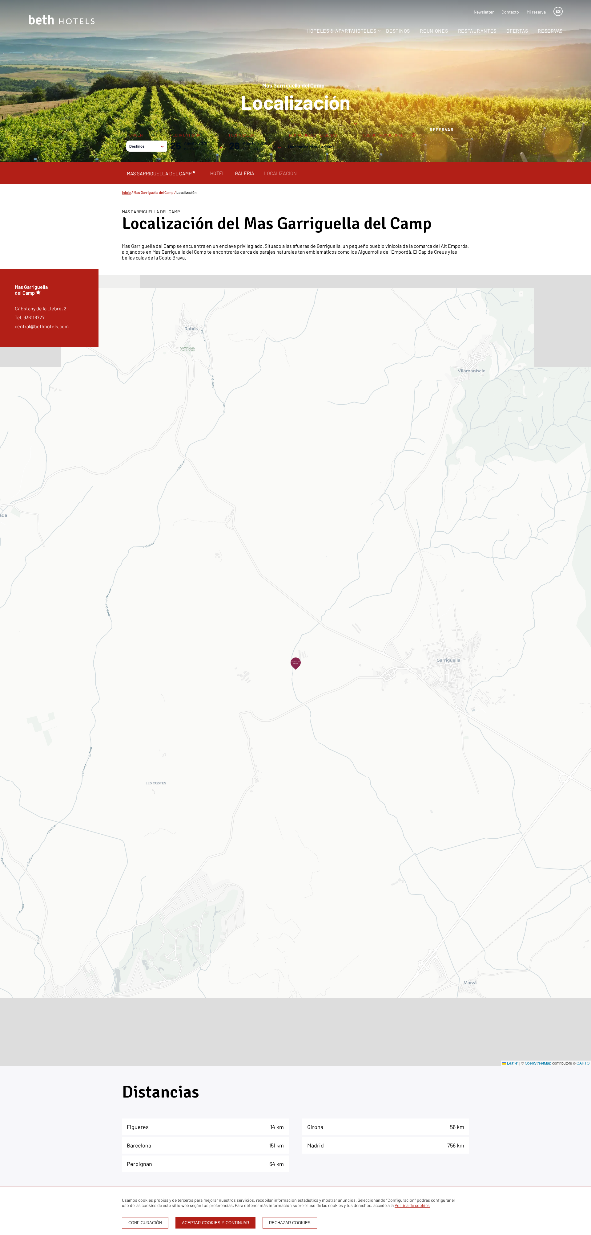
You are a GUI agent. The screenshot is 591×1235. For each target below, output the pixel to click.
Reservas (550, 31)
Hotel (217, 173)
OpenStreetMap (538, 1062)
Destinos (398, 31)
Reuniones (434, 31)
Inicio (126, 192)
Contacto (510, 11)
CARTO (583, 1062)
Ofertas (517, 31)
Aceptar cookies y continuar (215, 1223)
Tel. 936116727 (30, 317)
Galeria (244, 173)
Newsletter (484, 11)
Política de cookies (412, 1205)
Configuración (145, 1223)
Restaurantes (477, 31)
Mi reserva (536, 11)
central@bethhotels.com (42, 326)
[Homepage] (61, 20)
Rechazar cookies (290, 1223)
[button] (296, 663)
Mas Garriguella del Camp (154, 192)
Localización (280, 173)
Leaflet (512, 1062)
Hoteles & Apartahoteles (341, 31)
